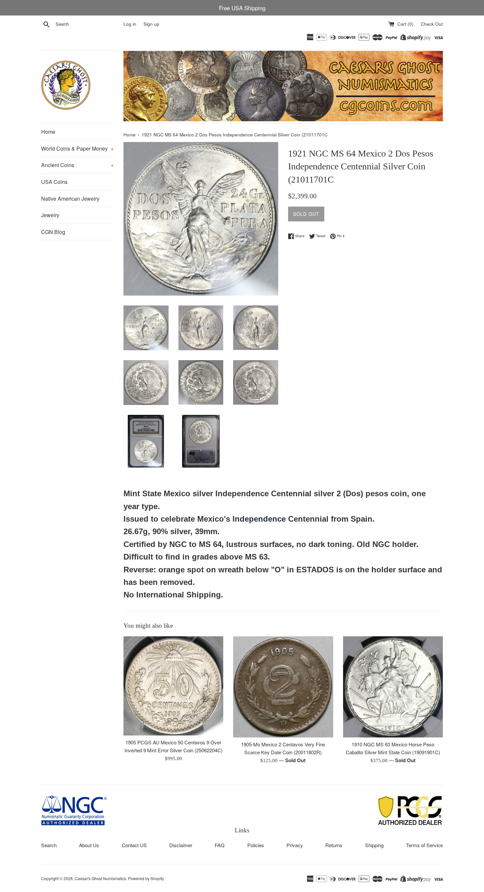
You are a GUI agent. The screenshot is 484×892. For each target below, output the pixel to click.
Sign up (151, 24)
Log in (129, 24)
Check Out (432, 24)
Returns (333, 845)
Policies (255, 845)
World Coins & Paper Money (77, 148)
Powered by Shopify (146, 878)
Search (49, 845)
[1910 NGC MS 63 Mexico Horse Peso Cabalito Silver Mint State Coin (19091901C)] (393, 686)
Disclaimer (180, 845)
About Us (89, 845)
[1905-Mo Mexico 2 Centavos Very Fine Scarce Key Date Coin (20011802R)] (283, 686)
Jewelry (50, 215)
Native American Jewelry (70, 198)
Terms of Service (424, 845)
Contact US (134, 845)
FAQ (220, 845)
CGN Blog (53, 232)
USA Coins (54, 182)
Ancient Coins (77, 165)
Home (48, 131)
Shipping (374, 845)
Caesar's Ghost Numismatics (100, 878)
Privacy (294, 845)
